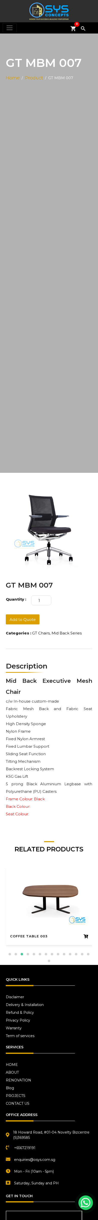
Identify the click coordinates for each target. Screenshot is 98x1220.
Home (13, 78)
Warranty (14, 1028)
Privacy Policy (18, 1020)
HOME (12, 1064)
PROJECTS (15, 1095)
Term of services (20, 1036)
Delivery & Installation (25, 1005)
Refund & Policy (20, 1012)
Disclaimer (15, 997)
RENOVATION (18, 1080)
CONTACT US (17, 1103)
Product (34, 78)
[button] (10, 954)
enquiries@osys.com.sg (34, 1159)
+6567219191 (24, 1148)
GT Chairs (41, 633)
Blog (10, 1088)
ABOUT (12, 1072)
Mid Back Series (67, 633)
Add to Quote (23, 619)
